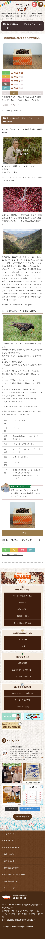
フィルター (22, 640)
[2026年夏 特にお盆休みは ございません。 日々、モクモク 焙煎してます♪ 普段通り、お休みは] (33, 795)
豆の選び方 (22, 663)
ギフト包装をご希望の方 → (12, 111)
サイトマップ (9, 888)
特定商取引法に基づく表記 (14, 874)
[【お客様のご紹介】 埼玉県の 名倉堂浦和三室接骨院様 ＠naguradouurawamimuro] (33, 773)
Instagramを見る (22, 817)
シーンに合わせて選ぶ (22, 623)
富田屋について (10, 841)
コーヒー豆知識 (22, 707)
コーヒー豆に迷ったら (22, 676)
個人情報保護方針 (11, 881)
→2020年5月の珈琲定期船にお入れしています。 (20, 406)
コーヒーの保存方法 (22, 700)
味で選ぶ (22, 603)
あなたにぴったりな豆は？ (22, 670)
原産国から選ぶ (22, 616)
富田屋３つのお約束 (12, 847)
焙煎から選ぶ (22, 609)
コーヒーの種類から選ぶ (22, 596)
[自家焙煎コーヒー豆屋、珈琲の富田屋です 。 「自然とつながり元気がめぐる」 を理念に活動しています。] (12, 795)
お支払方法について (12, 868)
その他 (22, 646)
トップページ (9, 834)
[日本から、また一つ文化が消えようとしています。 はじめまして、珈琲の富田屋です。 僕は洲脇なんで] (12, 773)
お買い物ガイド (10, 854)
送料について (9, 861)
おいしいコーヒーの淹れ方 (22, 693)
